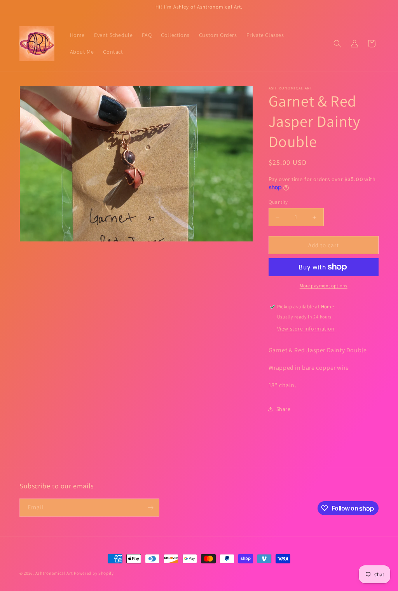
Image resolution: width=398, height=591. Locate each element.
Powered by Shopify (94, 573)
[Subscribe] (150, 507)
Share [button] (283, 409)
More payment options (323, 286)
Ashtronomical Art (54, 573)
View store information (306, 328)
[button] (337, 43)
